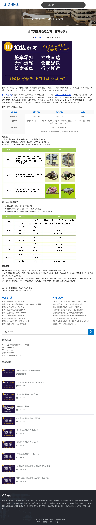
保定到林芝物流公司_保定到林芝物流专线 (68, 304)
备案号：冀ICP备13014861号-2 (48, 522)
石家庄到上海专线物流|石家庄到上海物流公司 (69, 301)
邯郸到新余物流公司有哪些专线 (13, 310)
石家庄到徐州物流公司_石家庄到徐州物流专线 (69, 315)
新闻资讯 (51, 19)
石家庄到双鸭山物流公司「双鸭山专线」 (31, 382)
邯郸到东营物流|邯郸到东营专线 (28, 370)
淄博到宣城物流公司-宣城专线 (27, 430)
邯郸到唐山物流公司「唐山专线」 (14, 318)
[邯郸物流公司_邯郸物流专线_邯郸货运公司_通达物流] (10, 4)
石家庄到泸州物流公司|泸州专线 (64, 324)
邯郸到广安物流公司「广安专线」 (21, 290)
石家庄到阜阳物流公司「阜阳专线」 (66, 318)
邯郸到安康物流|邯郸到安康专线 (14, 313)
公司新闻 (59, 19)
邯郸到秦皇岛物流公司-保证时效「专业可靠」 (33, 478)
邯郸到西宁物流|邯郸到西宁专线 (14, 324)
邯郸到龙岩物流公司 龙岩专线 (13, 307)
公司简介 (6, 495)
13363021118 (12, 350)
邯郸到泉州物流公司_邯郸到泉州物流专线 (17, 321)
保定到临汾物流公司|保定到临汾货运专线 (68, 310)
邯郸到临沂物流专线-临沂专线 (13, 301)
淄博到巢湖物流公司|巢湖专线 (27, 394)
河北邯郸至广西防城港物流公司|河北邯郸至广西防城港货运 (24, 304)
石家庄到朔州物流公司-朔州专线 (28, 418)
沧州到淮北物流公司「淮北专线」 (28, 454)
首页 (44, 19)
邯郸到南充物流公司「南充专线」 (21, 288)
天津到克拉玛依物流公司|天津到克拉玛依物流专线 (71, 321)
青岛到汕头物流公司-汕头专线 (27, 442)
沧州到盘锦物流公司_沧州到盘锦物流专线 (68, 313)
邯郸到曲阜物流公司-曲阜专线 (13, 315)
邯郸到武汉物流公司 (23, 406)
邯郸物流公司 (7, 95)
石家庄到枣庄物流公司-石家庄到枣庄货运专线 (33, 466)
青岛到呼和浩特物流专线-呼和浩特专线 (67, 307)
